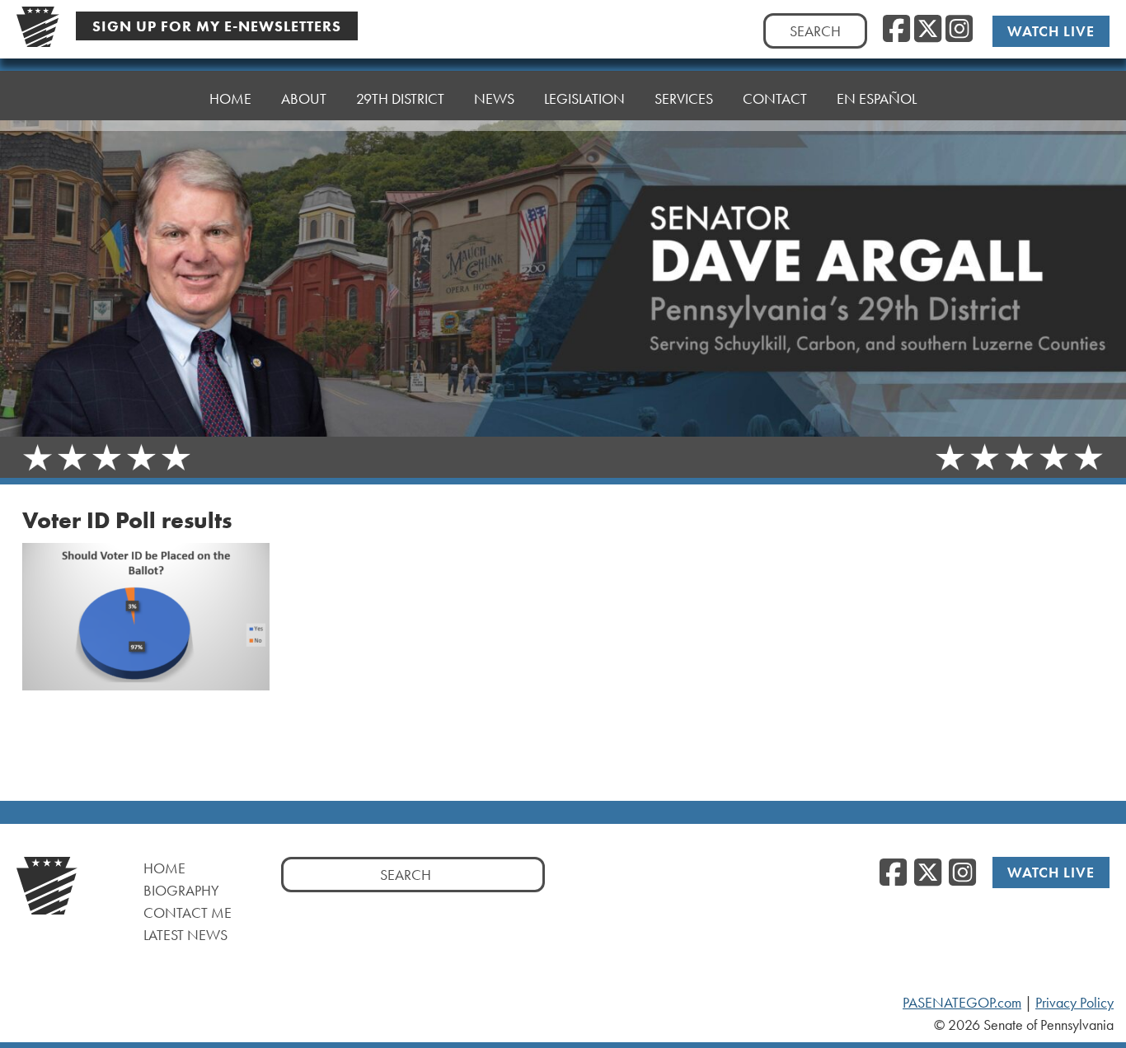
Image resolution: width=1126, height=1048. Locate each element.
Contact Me (187, 912)
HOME (230, 98)
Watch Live (1051, 30)
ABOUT (303, 98)
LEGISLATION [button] (584, 98)
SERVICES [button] (683, 98)
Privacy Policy (1074, 1003)
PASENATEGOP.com (962, 1003)
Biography (181, 890)
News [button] (494, 98)
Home (164, 868)
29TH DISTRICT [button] (400, 98)
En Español (877, 98)
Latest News (185, 934)
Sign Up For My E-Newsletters (216, 25)
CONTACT (775, 98)
